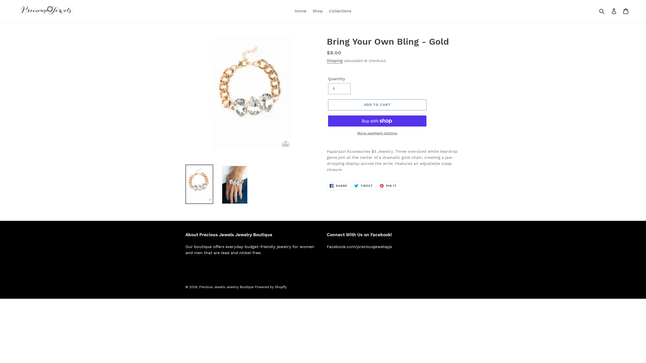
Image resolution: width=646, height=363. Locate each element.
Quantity (336, 78)
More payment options (377, 133)
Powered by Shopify (271, 287)
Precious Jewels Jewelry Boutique (227, 287)
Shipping (334, 60)
